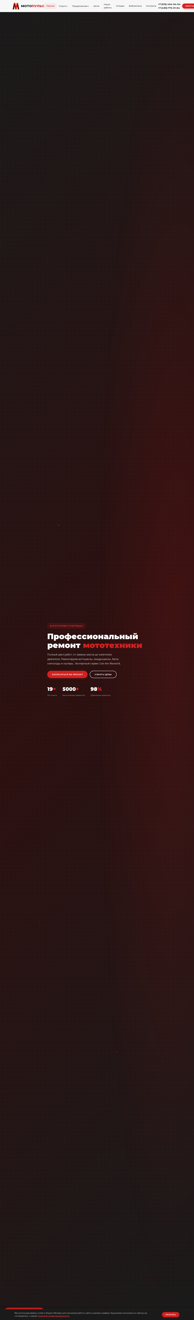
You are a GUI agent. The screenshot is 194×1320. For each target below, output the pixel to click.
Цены (96, 6)
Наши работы (107, 6)
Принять (170, 1314)
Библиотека (135, 6)
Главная (50, 6)
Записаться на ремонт (67, 674)
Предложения (79, 6)
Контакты (151, 6)
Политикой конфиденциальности (53, 1316)
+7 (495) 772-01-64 (169, 8)
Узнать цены (103, 674)
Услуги (62, 6)
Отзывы (120, 6)
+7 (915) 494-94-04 (169, 4)
